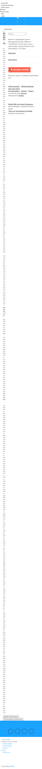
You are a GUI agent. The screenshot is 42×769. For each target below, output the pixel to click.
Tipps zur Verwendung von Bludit (20, 111)
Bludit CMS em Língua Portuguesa (20, 104)
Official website (14, 86)
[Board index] (21, 21)
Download (11, 53)
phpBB (11, 766)
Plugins (31, 91)
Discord (24, 93)
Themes (24, 91)
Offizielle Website (27, 86)
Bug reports (12, 60)
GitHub (21, 96)
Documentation (13, 91)
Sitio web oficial (14, 89)
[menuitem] (6, 5)
